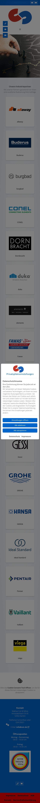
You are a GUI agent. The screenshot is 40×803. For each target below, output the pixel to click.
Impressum (26, 436)
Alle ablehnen (20, 425)
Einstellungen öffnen (20, 420)
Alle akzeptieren (20, 430)
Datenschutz (14, 436)
